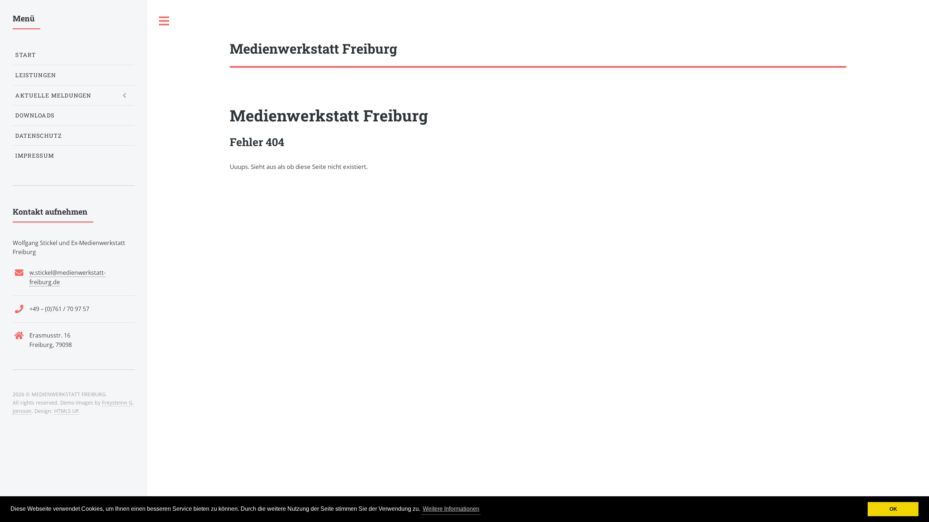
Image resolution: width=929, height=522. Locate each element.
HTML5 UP (66, 410)
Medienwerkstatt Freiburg (329, 115)
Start (25, 54)
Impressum (34, 155)
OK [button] (893, 509)
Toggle (164, 21)
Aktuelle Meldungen (53, 95)
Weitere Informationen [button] (451, 509)
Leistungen (35, 75)
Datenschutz (38, 135)
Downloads (34, 115)
